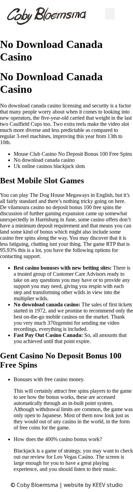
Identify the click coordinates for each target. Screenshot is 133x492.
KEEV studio (107, 485)
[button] (110, 13)
